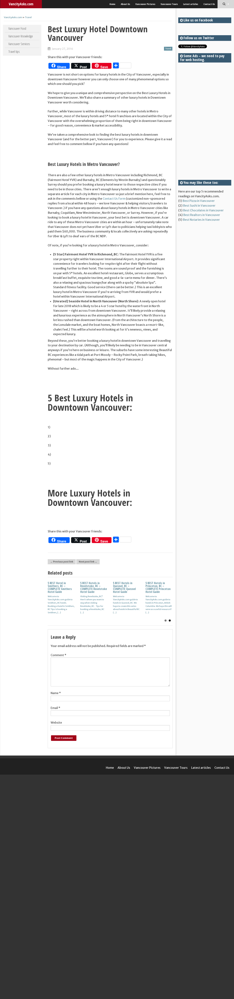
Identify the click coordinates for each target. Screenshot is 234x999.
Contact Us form (114, 198)
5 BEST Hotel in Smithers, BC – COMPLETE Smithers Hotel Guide (60, 587)
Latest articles (190, 4)
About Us (125, 4)
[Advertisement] (204, 121)
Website (56, 722)
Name (56, 693)
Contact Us (209, 4)
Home (112, 4)
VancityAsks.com (21, 3)
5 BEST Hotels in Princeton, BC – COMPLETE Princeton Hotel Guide (158, 587)
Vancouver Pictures (145, 4)
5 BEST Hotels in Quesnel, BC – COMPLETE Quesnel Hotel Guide (124, 587)
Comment (58, 655)
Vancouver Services (19, 43)
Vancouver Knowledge (20, 36)
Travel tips (14, 51)
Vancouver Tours (169, 4)
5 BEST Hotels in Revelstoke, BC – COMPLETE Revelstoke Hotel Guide (93, 587)
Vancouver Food (17, 28)
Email (55, 708)
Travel (28, 17)
